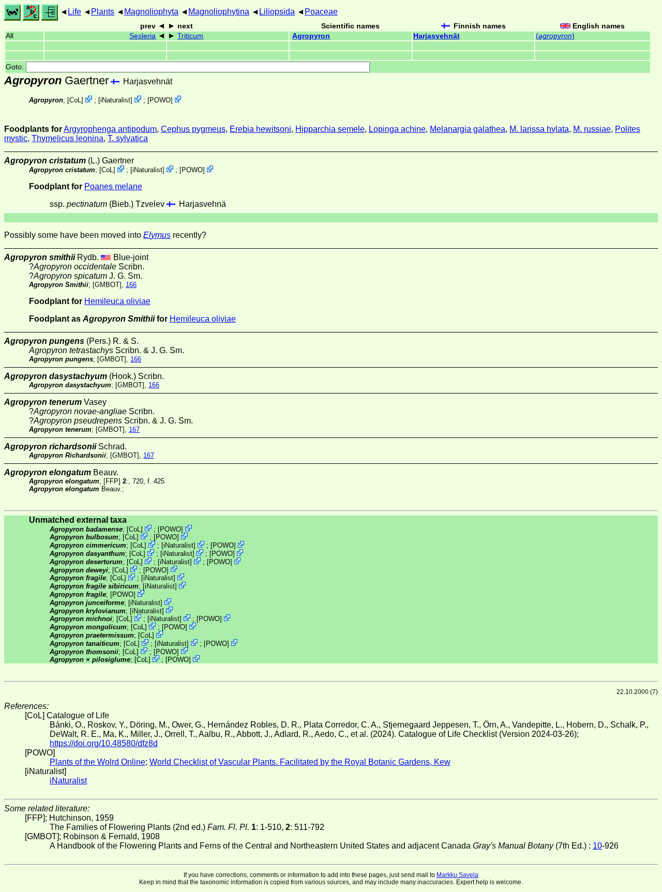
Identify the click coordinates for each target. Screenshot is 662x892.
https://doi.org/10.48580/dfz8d (104, 743)
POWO (160, 100)
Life (74, 11)
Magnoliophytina (218, 11)
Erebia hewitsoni (260, 129)
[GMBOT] (107, 285)
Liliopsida (277, 11)
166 (131, 285)
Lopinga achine (397, 129)
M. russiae (592, 129)
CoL (75, 100)
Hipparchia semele (330, 129)
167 (134, 429)
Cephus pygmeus (193, 129)
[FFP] (112, 481)
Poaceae (321, 11)
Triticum (190, 36)
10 (597, 845)
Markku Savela (457, 875)
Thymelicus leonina (67, 138)
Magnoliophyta (151, 11)
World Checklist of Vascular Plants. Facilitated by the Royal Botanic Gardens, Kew (299, 762)
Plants (102, 11)
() (555, 36)
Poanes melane (113, 186)
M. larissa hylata (539, 129)
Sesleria (142, 36)
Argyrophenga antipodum (110, 129)
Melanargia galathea (467, 129)
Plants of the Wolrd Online (97, 762)
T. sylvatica (128, 138)
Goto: (16, 67)
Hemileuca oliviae (117, 301)
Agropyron (311, 36)
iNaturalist (115, 100)
